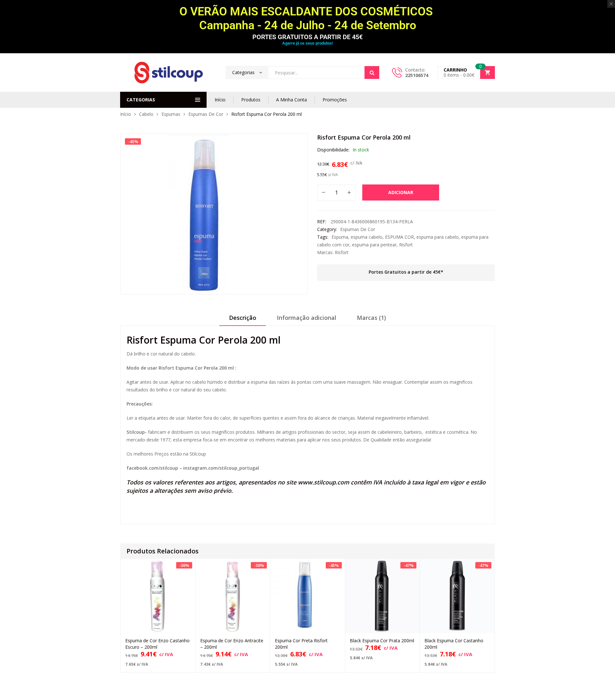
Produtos (250, 100)
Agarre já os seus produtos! (307, 43)
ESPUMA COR (399, 237)
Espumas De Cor (205, 114)
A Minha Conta (291, 100)
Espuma (340, 237)
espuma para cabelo (437, 237)
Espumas (170, 114)
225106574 (416, 75)
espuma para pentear (374, 245)
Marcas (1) (371, 317)
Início (220, 100)
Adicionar (400, 192)
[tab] (242, 320)
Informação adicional (306, 317)
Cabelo (146, 114)
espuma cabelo (366, 237)
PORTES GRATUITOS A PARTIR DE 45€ (307, 37)
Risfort (406, 245)
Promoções (335, 100)
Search (372, 72)
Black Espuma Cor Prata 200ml (382, 640)
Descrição (242, 317)
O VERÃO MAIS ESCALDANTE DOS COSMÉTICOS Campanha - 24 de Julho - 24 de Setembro (307, 18)
